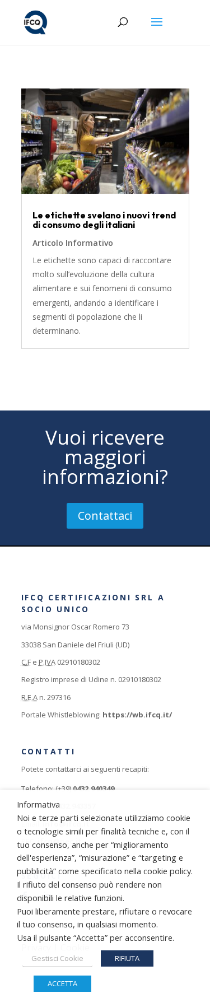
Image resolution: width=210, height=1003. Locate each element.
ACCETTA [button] (62, 983)
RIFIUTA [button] (127, 958)
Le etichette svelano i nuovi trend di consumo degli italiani (104, 220)
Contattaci (105, 515)
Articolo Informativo (72, 242)
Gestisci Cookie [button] (57, 958)
